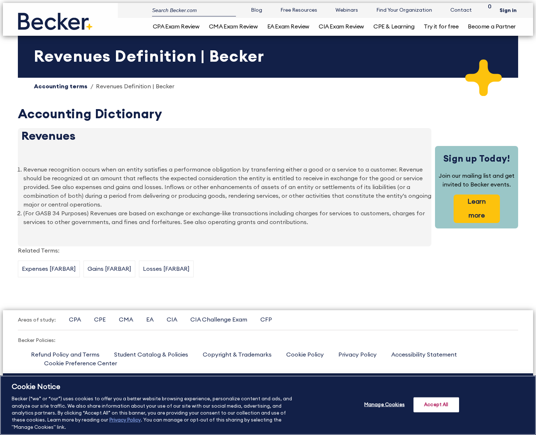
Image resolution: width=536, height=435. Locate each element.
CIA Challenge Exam (218, 320)
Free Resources (298, 10)
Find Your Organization (404, 10)
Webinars (346, 10)
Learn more (476, 208)
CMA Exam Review (233, 27)
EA (150, 320)
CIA (172, 320)
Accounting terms (61, 86)
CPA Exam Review (176, 27)
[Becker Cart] (487, 10)
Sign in (508, 10)
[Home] (55, 18)
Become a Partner (492, 27)
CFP (266, 320)
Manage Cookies (384, 404)
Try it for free (441, 27)
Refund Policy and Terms (65, 355)
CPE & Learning (393, 27)
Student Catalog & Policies (151, 355)
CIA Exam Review (341, 27)
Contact (461, 10)
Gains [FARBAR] (109, 269)
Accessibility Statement (424, 355)
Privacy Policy (357, 355)
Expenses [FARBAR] (49, 269)
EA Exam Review (288, 27)
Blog (256, 10)
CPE (100, 320)
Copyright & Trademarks (237, 355)
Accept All (436, 404)
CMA (126, 320)
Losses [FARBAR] (166, 269)
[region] (268, 405)
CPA (75, 320)
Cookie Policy (305, 355)
